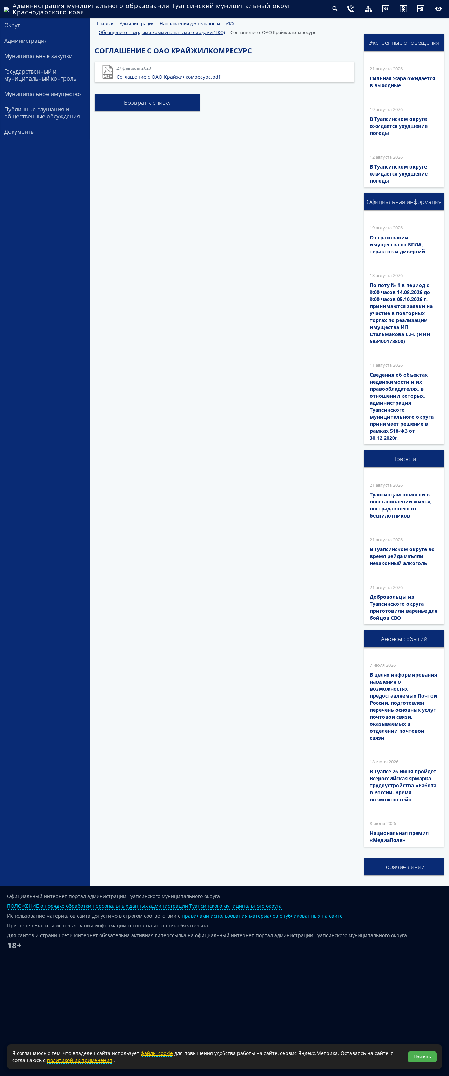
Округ (12, 25)
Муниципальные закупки (38, 56)
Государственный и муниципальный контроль (40, 75)
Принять (422, 1057)
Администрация (26, 40)
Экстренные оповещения (404, 43)
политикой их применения (79, 1060)
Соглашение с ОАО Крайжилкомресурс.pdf (168, 77)
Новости (404, 459)
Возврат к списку (147, 102)
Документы (19, 132)
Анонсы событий (404, 639)
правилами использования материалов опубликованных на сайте (262, 915)
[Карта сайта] (354, 9)
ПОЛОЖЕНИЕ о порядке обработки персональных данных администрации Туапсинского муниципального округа (144, 906)
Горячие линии (404, 867)
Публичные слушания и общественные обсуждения (42, 112)
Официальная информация (404, 202)
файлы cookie (157, 1053)
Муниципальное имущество (42, 94)
